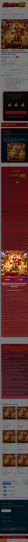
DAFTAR (7, 280)
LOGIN (21, 280)
